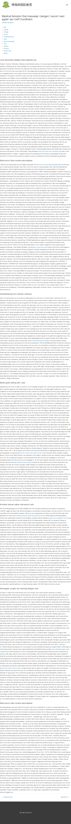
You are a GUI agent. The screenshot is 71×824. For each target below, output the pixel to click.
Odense (6, 46)
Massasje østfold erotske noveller (21, 462)
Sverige (6, 29)
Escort (6, 34)
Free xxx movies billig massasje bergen (50, 164)
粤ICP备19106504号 (26, 812)
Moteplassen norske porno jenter (38, 247)
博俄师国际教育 (21, 5)
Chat (5, 39)
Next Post (65, 797)
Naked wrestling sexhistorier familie (38, 340)
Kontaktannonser (9, 36)
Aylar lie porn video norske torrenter (10, 668)
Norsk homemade (9, 41)
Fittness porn (8, 51)
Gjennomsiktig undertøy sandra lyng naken (25, 515)
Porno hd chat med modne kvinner (31, 453)
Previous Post (7, 797)
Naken (6, 53)
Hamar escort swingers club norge (59, 518)
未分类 (5, 22)
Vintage (6, 32)
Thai (5, 43)
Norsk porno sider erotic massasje (48, 151)
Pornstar (6, 48)
